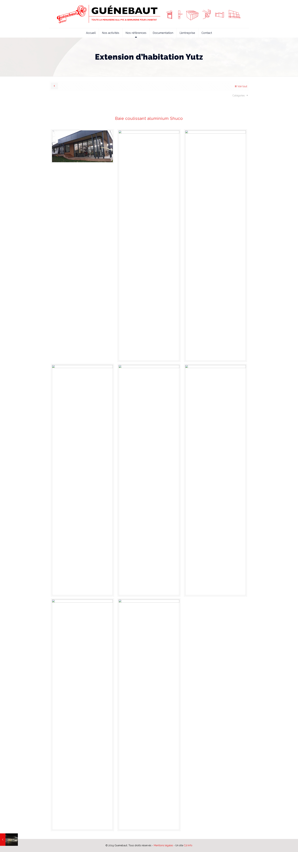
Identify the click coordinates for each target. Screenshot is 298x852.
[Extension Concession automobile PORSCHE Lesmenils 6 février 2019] (9, 839)
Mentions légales (163, 845)
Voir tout (242, 86)
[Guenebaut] (149, 14)
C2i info (188, 845)
